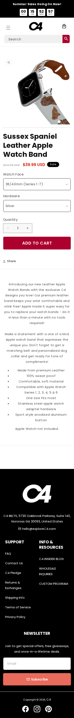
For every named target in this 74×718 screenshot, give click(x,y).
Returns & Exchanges (13, 585)
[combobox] (37, 39)
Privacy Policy (15, 617)
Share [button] (11, 261)
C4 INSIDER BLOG (51, 559)
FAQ (8, 553)
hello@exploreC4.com (39, 528)
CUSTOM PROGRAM (53, 583)
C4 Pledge (13, 573)
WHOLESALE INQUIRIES (47, 571)
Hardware (11, 196)
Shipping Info (15, 597)
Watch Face (13, 174)
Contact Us (14, 563)
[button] (8, 26)
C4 (48, 699)
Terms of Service (18, 607)
